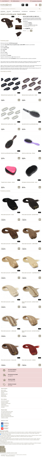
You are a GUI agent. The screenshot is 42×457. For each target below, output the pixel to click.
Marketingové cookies (5, 441)
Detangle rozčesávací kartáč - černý (29, 182)
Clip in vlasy (9, 11)
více (10, 434)
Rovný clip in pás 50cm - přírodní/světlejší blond (30, 331)
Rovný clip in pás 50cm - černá (7, 214)
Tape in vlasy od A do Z (5, 414)
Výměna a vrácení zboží (5, 403)
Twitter (29, 16)
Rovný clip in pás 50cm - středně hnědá (9, 243)
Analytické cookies (5, 437)
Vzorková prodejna (5, 405)
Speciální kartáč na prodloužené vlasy (30, 124)
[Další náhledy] (18, 16)
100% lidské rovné (25, 11)
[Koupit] (19, 100)
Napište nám (3, 395)
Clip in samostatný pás (16, 11)
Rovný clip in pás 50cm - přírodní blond (9, 272)
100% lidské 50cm (32, 11)
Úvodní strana (3, 11)
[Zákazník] (36, 5)
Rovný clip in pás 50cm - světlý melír (8, 330)
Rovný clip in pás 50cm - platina (7, 301)
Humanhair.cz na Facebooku (6, 423)
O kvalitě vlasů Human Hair (6, 412)
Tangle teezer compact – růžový (8, 182)
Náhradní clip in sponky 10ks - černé (8, 95)
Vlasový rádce (4, 409)
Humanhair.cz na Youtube (6, 428)
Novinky (2, 392)
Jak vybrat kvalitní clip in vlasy (7, 411)
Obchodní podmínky (5, 400)
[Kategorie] (27, 5)
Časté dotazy (3, 404)
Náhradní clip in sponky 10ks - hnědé (29, 95)
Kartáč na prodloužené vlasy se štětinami (9, 153)
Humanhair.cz (6, 4)
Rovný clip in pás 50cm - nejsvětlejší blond (31, 272)
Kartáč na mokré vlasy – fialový (28, 153)
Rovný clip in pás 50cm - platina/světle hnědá (30, 302)
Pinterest (37, 16)
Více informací (25, 21)
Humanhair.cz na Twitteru (6, 426)
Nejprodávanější (4, 391)
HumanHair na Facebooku (36, 1)
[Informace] (23, 5)
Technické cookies (4, 434)
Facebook (33, 16)
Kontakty (3, 407)
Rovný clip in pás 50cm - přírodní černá (30, 214)
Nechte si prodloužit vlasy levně (7, 416)
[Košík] (40, 5)
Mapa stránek (3, 396)
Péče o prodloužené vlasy (6, 415)
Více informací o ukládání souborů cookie (8, 452)
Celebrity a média (4, 417)
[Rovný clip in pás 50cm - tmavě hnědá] (18, 20)
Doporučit (25, 16)
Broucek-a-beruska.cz (10, 455)
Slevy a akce (3, 390)
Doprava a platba (4, 402)
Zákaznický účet (4, 393)
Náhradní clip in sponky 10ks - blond (8, 124)
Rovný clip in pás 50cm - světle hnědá (30, 243)
